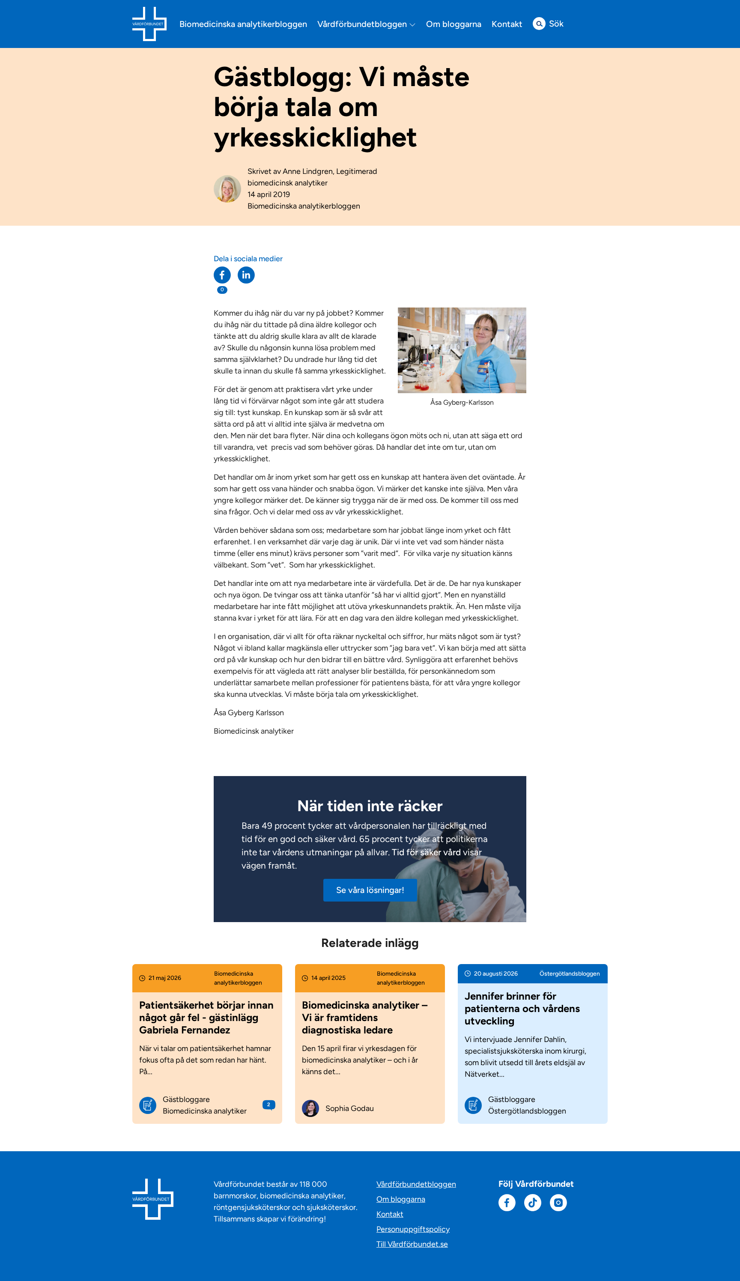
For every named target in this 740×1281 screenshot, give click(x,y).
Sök (556, 23)
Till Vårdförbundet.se (412, 1244)
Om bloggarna (453, 24)
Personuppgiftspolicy (413, 1229)
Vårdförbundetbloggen (363, 24)
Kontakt (507, 24)
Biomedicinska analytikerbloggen (243, 24)
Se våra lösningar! (370, 890)
